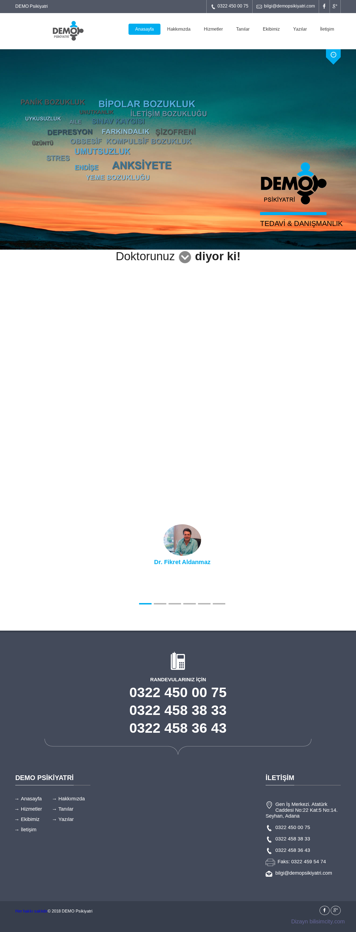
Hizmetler (213, 29)
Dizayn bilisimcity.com (318, 921)
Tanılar (242, 29)
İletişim (327, 29)
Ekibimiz (271, 29)
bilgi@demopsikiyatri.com (289, 6)
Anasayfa (144, 29)
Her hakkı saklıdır (31, 911)
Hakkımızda (179, 29)
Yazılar (300, 29)
